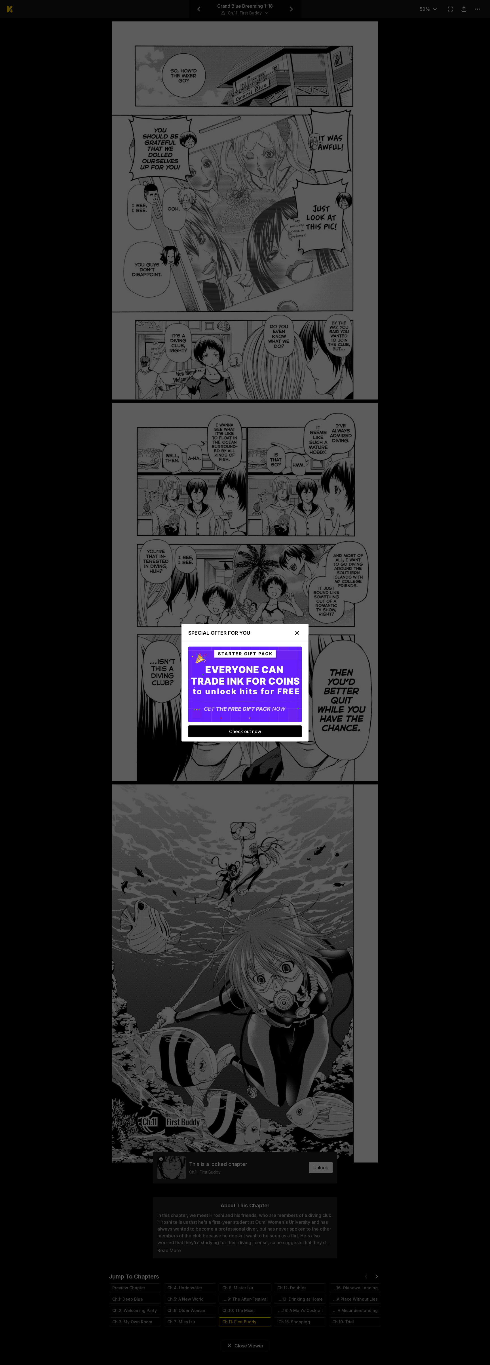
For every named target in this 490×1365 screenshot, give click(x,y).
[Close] (297, 632)
